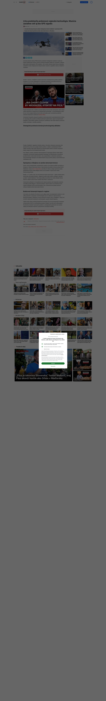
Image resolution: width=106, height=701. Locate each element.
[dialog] (53, 350)
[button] (53, 349)
